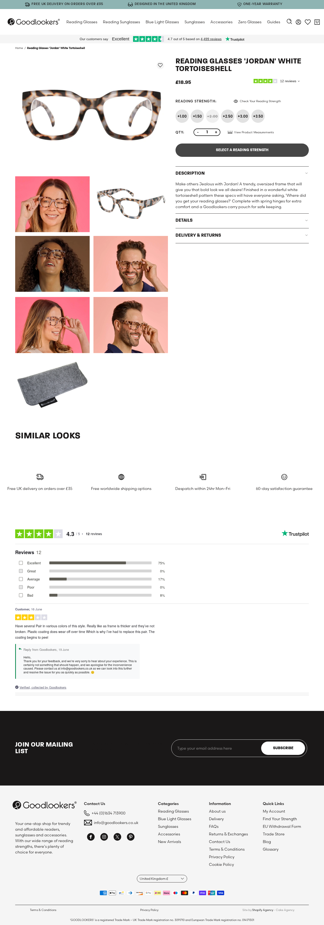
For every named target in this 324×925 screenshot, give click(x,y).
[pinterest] (130, 837)
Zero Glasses (249, 21)
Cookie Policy (221, 864)
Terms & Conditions (227, 849)
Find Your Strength (280, 818)
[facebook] (91, 837)
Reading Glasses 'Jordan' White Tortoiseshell (56, 48)
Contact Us (219, 841)
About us (217, 811)
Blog (267, 841)
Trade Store (274, 834)
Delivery (216, 818)
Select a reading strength (242, 150)
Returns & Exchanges (228, 834)
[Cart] (317, 22)
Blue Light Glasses (162, 21)
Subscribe (283, 748)
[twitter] (117, 837)
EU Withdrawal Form (282, 826)
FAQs (213, 826)
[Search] (289, 22)
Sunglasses (195, 21)
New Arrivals (169, 841)
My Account (274, 811)
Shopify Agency (262, 910)
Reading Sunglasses (121, 21)
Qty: (180, 132)
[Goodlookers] (34, 21)
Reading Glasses (81, 21)
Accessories (221, 21)
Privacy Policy (221, 856)
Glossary (270, 849)
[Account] (298, 22)
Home (19, 48)
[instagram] (104, 837)
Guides (273, 21)
